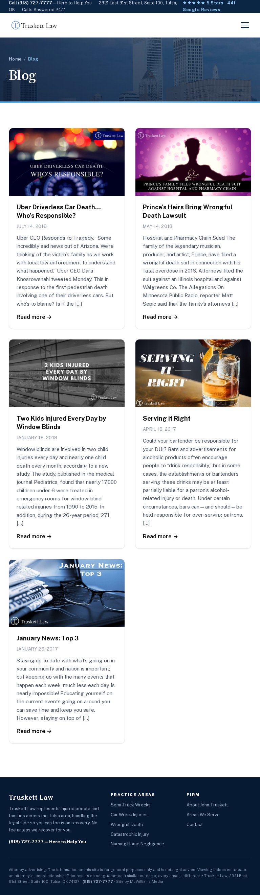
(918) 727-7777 (26, 841)
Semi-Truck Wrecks (131, 804)
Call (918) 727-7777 (30, 2)
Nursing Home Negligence (137, 843)
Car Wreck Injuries (129, 814)
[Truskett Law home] (34, 25)
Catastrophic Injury (130, 834)
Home (15, 59)
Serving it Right (167, 418)
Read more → (34, 317)
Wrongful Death (127, 824)
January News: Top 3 (48, 638)
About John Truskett (207, 804)
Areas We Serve (203, 814)
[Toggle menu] (245, 25)
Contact (195, 824)
